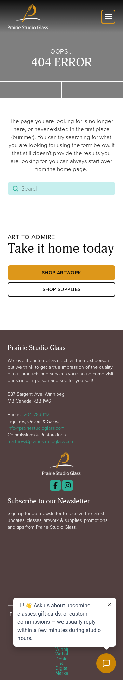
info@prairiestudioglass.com (36, 428)
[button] (108, 17)
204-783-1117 (36, 414)
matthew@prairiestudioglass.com (41, 441)
